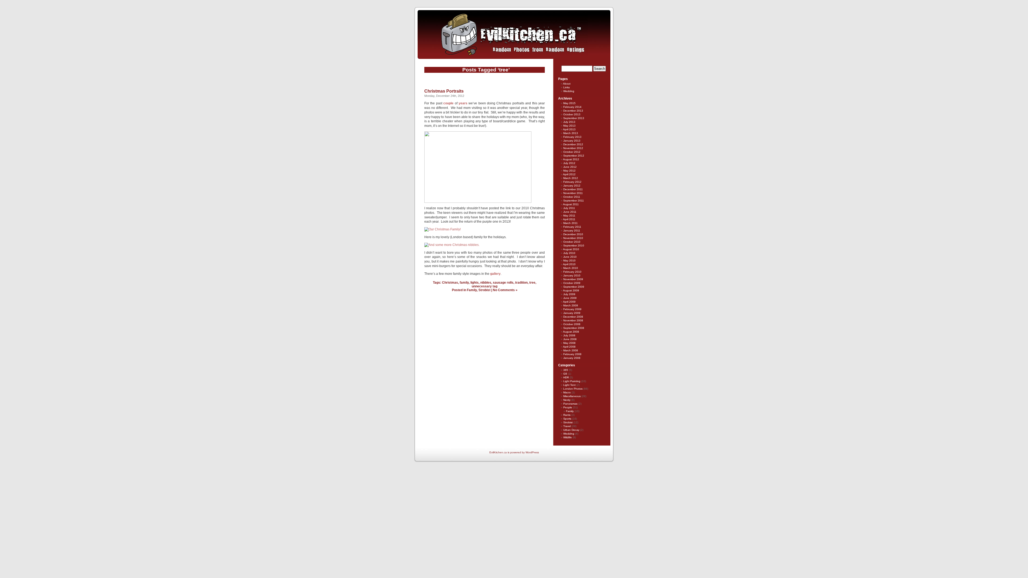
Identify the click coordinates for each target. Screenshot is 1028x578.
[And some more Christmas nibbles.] (451, 245)
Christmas (450, 282)
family (464, 282)
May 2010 (569, 260)
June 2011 (569, 211)
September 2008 (573, 327)
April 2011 (569, 219)
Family (472, 290)
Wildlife (567, 437)
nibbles (485, 282)
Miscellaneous (572, 396)
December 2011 (573, 189)
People (567, 407)
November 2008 (573, 320)
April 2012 (569, 174)
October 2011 (571, 196)
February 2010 (572, 271)
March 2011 (570, 223)
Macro (567, 392)
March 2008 (570, 350)
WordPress (532, 452)
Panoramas (570, 403)
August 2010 (571, 249)
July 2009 (569, 294)
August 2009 (571, 290)
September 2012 (573, 155)
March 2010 (570, 268)
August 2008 (571, 331)
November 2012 (573, 148)
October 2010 (571, 241)
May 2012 (569, 170)
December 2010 (573, 234)
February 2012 (572, 181)
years (463, 103)
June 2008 (570, 339)
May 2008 (569, 342)
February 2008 (572, 354)
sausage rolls (503, 282)
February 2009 (572, 309)
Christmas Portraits (444, 91)
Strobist (484, 290)
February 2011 (572, 226)
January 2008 (571, 357)
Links (566, 87)
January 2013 (571, 140)
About (566, 83)
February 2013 (572, 136)
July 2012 (569, 163)
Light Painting (571, 381)
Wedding (568, 91)
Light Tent (569, 384)
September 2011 (573, 200)
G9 (565, 373)
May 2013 (569, 125)
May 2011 (569, 215)
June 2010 (570, 256)
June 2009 (570, 297)
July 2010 (569, 253)
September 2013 (573, 118)
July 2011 (569, 208)
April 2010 (569, 264)
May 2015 (569, 103)
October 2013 (571, 114)
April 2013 (569, 129)
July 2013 (569, 121)
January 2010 (571, 275)
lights (474, 282)
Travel (567, 426)
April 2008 (569, 346)
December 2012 (573, 144)
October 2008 (571, 324)
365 (565, 369)
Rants (566, 414)
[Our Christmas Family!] (442, 229)
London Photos (573, 388)
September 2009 (573, 286)
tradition (521, 282)
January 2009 (571, 312)
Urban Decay (571, 429)
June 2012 (570, 166)
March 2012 (570, 178)
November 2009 (573, 279)
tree (532, 282)
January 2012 (571, 185)
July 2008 (569, 335)
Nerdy (566, 399)
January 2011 (571, 230)
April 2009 (569, 301)
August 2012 (571, 159)
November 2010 (573, 238)
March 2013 (570, 133)
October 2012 (571, 151)
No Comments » (505, 290)
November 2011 (573, 193)
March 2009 (570, 305)
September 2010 (573, 245)
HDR (566, 377)
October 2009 (571, 283)
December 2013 (573, 110)
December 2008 (573, 316)
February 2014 (572, 106)
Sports (567, 418)
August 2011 (571, 204)
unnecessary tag (484, 286)
